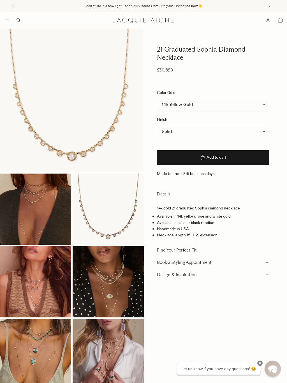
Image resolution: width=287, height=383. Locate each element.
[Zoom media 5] (108, 281)
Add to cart (216, 157)
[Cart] (280, 20)
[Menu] (6, 20)
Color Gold (166, 92)
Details (164, 194)
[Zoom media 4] (35, 281)
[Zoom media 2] (35, 209)
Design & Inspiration (177, 274)
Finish (162, 119)
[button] (273, 369)
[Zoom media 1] (72, 100)
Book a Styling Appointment (184, 262)
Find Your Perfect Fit (177, 250)
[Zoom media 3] (108, 209)
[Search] (18, 20)
